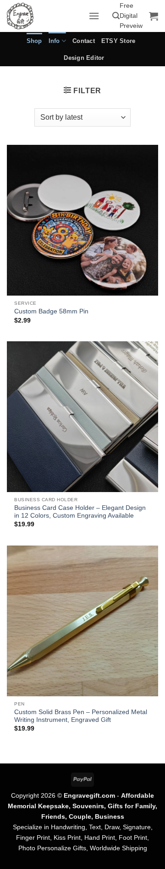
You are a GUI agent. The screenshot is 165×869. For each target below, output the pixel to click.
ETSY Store (118, 40)
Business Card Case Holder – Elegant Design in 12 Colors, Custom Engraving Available (80, 511)
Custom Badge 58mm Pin (51, 311)
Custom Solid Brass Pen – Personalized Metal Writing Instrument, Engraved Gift (80, 716)
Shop (34, 40)
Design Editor (84, 57)
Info (54, 40)
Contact (83, 40)
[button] (93, 16)
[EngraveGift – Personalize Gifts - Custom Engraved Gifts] (44, 16)
